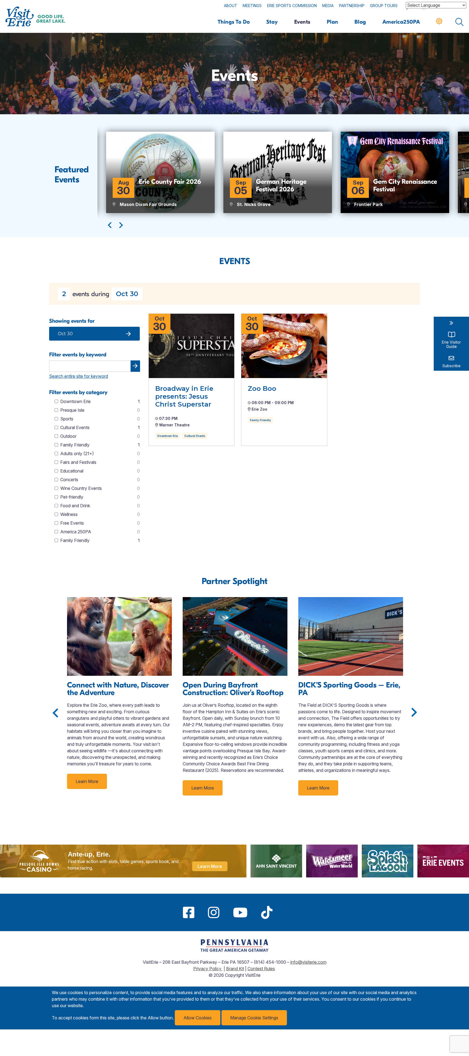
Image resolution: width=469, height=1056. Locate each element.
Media (328, 5)
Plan (332, 22)
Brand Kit (235, 968)
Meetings (252, 5)
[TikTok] (267, 912)
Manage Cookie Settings (254, 1017)
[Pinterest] (286, 912)
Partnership (352, 5)
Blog (360, 22)
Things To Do (234, 22)
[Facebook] (189, 912)
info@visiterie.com (308, 962)
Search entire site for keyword (78, 376)
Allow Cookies (197, 1017)
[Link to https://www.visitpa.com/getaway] (234, 950)
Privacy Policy (208, 968)
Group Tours (384, 5)
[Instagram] (213, 912)
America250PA (401, 22)
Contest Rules (261, 968)
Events (302, 22)
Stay (272, 22)
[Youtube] (240, 912)
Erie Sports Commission (292, 5)
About (230, 5)
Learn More (87, 781)
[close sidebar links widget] (451, 323)
